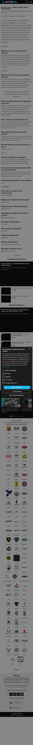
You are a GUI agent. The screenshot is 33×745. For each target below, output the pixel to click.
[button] (16, 395)
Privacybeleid (6, 367)
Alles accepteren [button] (17, 387)
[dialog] (16, 372)
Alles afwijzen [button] (17, 391)
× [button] (29, 348)
